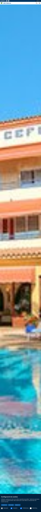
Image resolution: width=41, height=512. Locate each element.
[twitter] (5, 1)
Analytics (15, 508)
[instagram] (1, 1)
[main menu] (39, 3)
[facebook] (3, 1)
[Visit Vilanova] (5, 3)
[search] (36, 3)
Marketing (34, 508)
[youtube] (7, 1)
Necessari (5, 508)
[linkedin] (9, 1)
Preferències (26, 508)
